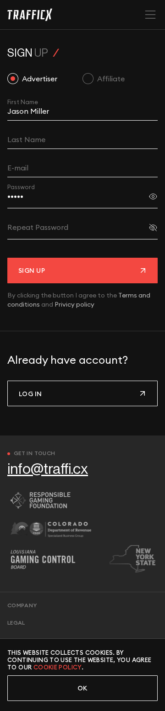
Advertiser (39, 78)
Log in (30, 394)
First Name (22, 102)
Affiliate (111, 78)
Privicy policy (74, 304)
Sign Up (31, 270)
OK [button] (82, 688)
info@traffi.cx (47, 469)
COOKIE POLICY (57, 667)
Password (21, 187)
